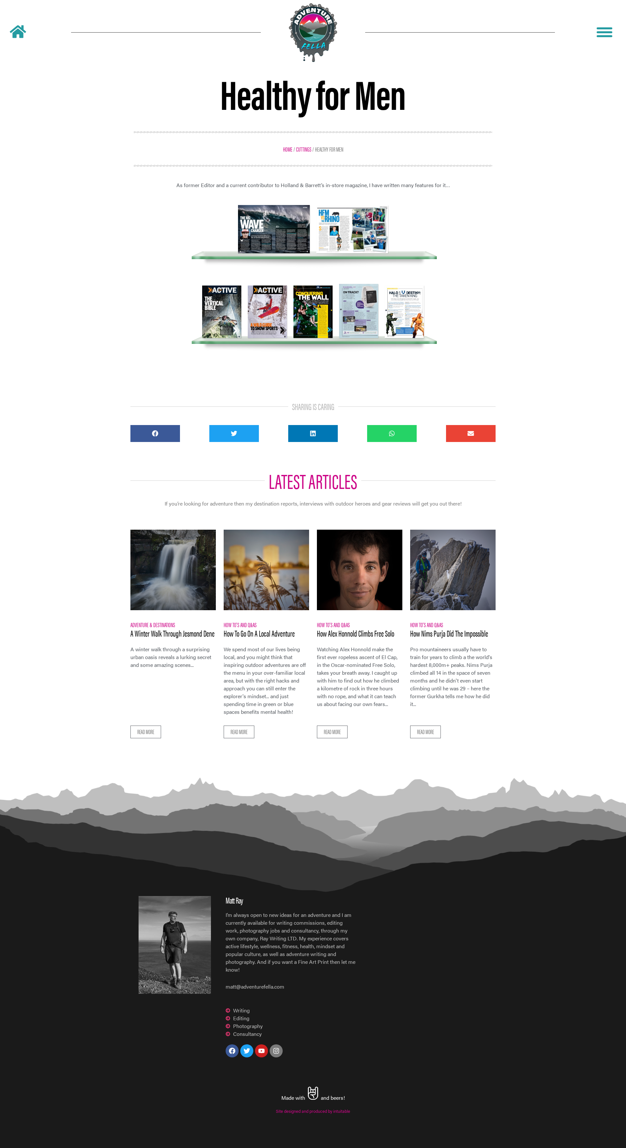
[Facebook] (232, 1050)
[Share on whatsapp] (392, 433)
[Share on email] (471, 433)
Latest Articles (313, 480)
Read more (145, 732)
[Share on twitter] (234, 433)
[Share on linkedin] (313, 433)
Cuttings (303, 149)
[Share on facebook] (155, 433)
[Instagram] (276, 1050)
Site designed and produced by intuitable (313, 1111)
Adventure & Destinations (152, 624)
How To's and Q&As (240, 624)
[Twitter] (246, 1050)
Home (287, 149)
